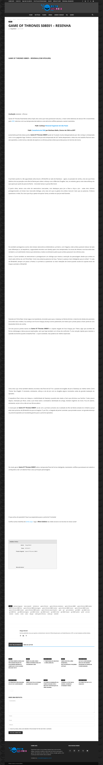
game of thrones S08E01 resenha (49, 608)
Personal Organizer (67, 1)
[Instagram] (85, 1)
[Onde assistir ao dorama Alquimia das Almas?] (34, 675)
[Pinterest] (88, 1)
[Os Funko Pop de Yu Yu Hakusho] (86, 675)
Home (31, 15)
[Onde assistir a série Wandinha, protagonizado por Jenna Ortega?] (69, 654)
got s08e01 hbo (12, 612)
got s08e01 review (55, 612)
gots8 (82, 612)
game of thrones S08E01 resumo (66, 608)
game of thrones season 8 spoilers (49, 610)
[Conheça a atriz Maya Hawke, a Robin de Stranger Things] (69, 675)
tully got (31, 613)
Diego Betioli (13, 28)
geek (60, 610)
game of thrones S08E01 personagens (32, 608)
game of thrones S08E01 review (82, 608)
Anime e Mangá (59, 15)
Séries (50, 15)
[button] (92, 15)
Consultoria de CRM (38, 130)
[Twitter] (90, 1)
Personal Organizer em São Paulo (56, 126)
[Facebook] (82, 1)
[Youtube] (93, 1)
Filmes (44, 15)
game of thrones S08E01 (70, 606)
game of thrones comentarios (56, 606)
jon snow (88, 612)
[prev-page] (10, 691)
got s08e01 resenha (34, 612)
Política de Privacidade (40, 1)
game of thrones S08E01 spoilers (32, 610)
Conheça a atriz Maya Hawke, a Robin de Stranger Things (67, 684)
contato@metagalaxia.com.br (44, 758)
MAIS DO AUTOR (28, 645)
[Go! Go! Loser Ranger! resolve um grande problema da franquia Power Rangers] (86, 654)
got (63, 610)
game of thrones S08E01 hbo (15, 608)
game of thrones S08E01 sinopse (16, 610)
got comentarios (70, 610)
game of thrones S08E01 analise (84, 606)
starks (26, 613)
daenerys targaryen (17, 606)
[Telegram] (21, 620)
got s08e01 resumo (45, 612)
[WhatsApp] (17, 620)
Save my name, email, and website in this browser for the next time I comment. (31, 728)
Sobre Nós (11, 1)
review (21, 613)
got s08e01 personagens (23, 612)
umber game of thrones (40, 613)
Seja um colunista (27, 1)
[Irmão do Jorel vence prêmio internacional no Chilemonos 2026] (34, 654)
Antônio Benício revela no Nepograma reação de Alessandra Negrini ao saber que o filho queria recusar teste (16, 664)
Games (72, 15)
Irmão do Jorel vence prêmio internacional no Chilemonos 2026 (33, 662)
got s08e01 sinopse (65, 612)
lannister (11, 613)
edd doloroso (36, 606)
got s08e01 (77, 610)
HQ (67, 15)
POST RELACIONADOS (15, 645)
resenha (17, 613)
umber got (50, 613)
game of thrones (44, 606)
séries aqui (29, 522)
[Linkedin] (24, 636)
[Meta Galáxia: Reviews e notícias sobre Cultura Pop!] (51, 7)
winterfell (56, 613)
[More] (25, 620)
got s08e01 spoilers (75, 612)
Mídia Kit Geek (57, 1)
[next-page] (12, 691)
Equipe (50, 1)
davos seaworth (27, 606)
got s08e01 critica (86, 610)
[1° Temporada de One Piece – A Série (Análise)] (51, 654)
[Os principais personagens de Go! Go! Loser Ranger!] (16, 675)
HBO (13, 121)
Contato (18, 1)
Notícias (37, 15)
